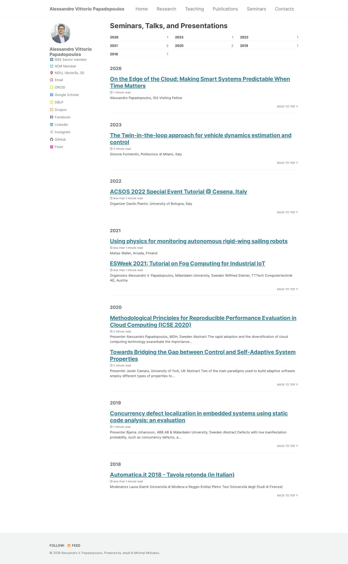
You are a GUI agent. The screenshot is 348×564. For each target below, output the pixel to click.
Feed (75, 545)
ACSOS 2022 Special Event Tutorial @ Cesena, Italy (178, 191)
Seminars (256, 8)
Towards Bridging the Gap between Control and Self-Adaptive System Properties (203, 355)
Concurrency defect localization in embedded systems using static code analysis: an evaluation (199, 417)
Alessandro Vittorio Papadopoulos (87, 8)
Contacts (284, 8)
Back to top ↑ (287, 106)
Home (142, 8)
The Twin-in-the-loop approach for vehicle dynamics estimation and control (200, 138)
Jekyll (126, 553)
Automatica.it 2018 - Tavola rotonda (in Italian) (172, 474)
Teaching (194, 8)
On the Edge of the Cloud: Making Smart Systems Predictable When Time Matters (200, 82)
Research (166, 8)
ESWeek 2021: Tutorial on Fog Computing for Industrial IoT (187, 263)
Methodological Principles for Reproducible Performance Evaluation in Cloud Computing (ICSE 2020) (203, 321)
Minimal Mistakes (146, 553)
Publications (225, 8)
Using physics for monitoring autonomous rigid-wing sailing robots (199, 241)
